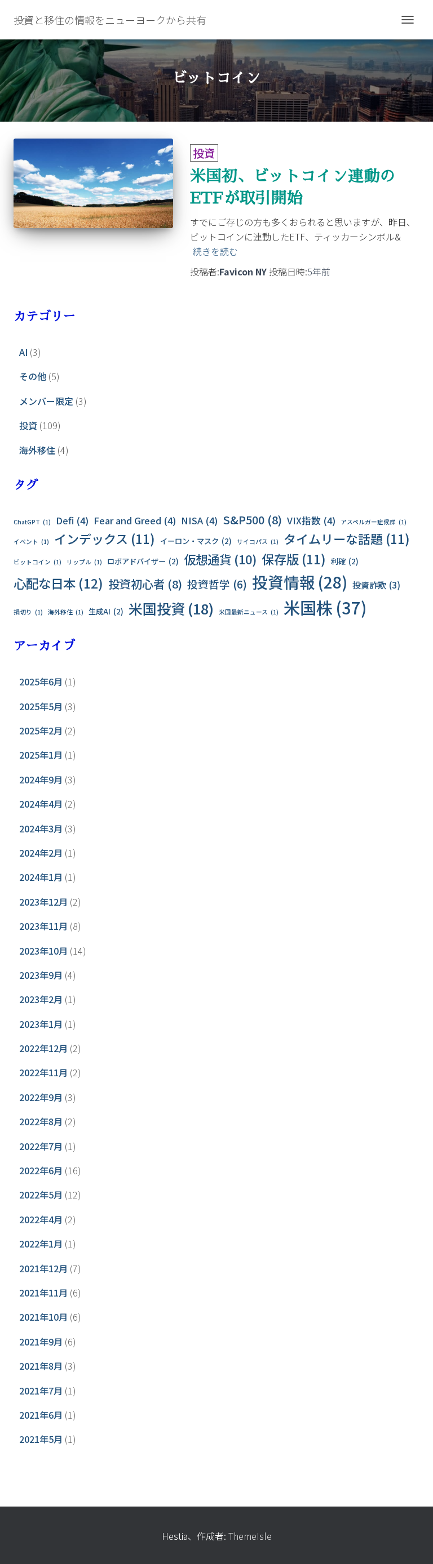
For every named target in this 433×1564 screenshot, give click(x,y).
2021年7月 (41, 1390)
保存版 (294, 559)
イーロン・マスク (196, 541)
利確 (345, 561)
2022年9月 (41, 1097)
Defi (72, 520)
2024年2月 (41, 852)
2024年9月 (41, 779)
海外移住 (37, 450)
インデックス (104, 538)
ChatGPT (32, 522)
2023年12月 (43, 901)
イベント (31, 541)
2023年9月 (41, 975)
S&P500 (252, 519)
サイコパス (258, 541)
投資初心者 (145, 584)
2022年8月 (41, 1121)
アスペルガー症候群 (374, 522)
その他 (32, 376)
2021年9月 (41, 1341)
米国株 (325, 607)
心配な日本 (58, 583)
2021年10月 (43, 1317)
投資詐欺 (376, 585)
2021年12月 (43, 1268)
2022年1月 (41, 1243)
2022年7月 (41, 1146)
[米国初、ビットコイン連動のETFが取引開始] (93, 183)
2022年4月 (41, 1219)
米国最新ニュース (249, 612)
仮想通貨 (220, 559)
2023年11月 (43, 926)
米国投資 (171, 608)
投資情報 (299, 582)
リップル (84, 562)
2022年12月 (43, 1048)
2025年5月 (41, 706)
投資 (204, 153)
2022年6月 (41, 1170)
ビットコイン (37, 562)
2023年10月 (43, 950)
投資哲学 (217, 583)
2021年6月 (41, 1415)
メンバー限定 (46, 401)
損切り (28, 612)
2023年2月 (41, 999)
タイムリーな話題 (347, 538)
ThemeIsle (250, 1536)
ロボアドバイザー (143, 561)
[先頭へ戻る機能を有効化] (410, 1541)
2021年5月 (41, 1439)
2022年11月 (43, 1072)
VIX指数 (311, 520)
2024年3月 (41, 828)
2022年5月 (41, 1194)
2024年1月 (41, 877)
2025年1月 (41, 754)
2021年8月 (41, 1366)
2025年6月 (41, 681)
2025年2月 (41, 730)
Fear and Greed (135, 520)
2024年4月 (41, 803)
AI (23, 352)
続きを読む (215, 251)
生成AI (106, 611)
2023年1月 (41, 1024)
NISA (199, 520)
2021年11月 (43, 1292)
